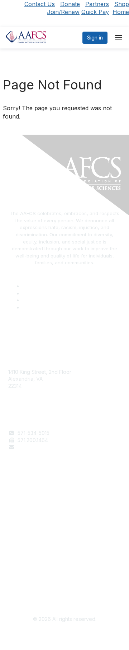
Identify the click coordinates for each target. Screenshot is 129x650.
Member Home (25, 522)
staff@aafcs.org (36, 447)
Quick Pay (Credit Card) (36, 515)
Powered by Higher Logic (65, 635)
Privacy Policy (25, 577)
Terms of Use (24, 570)
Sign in (95, 37)
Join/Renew (63, 11)
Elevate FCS (22, 508)
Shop (121, 4)
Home (121, 11)
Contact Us (39, 4)
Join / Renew (23, 494)
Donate (70, 4)
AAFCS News (23, 501)
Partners (97, 4)
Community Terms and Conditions (47, 584)
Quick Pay (95, 11)
